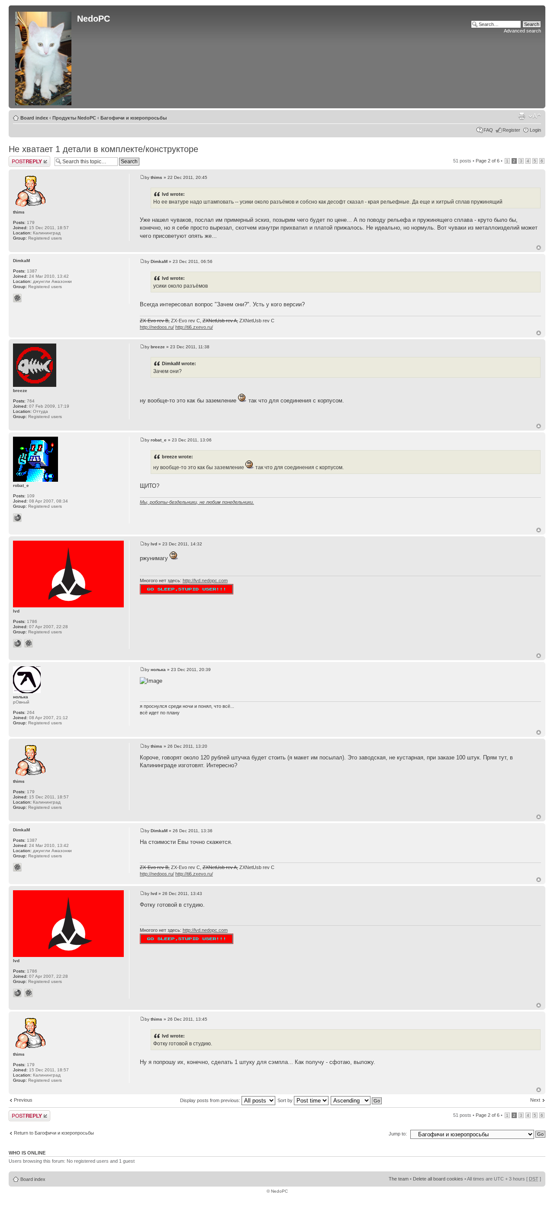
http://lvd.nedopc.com (205, 580)
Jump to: (398, 1133)
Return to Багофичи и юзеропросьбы (54, 1132)
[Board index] (44, 56)
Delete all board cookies (438, 1178)
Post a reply (21, 158)
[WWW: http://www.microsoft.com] (17, 517)
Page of (487, 160)
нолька (158, 669)
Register (511, 130)
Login (535, 130)
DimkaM (159, 261)
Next (535, 1100)
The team (399, 1178)
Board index (34, 117)
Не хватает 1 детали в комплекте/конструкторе (103, 149)
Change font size (534, 116)
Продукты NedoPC (74, 117)
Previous (23, 1100)
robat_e (159, 440)
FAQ (488, 130)
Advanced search (522, 30)
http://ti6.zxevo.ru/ (194, 327)
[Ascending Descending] (357, 1100)
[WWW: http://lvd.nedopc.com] (17, 643)
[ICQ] (17, 298)
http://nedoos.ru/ (157, 327)
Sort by (285, 1100)
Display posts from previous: (211, 1100)
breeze (158, 346)
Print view (521, 116)
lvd (154, 544)
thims (156, 177)
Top (538, 247)
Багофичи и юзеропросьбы (133, 117)
